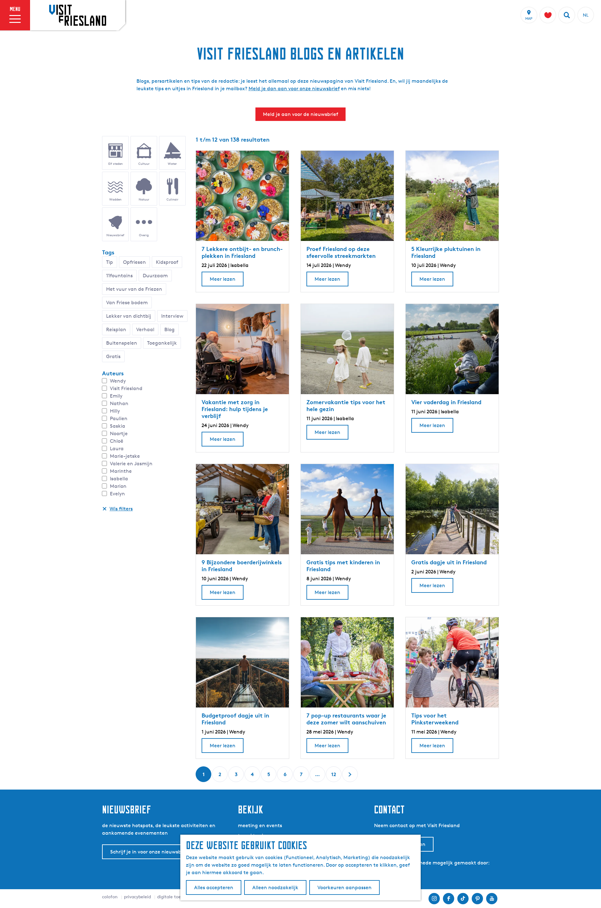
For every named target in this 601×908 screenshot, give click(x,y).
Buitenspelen (121, 343)
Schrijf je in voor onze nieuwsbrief (149, 852)
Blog (169, 329)
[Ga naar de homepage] (77, 15)
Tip (109, 262)
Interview (172, 316)
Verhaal (145, 329)
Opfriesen (134, 262)
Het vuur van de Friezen (134, 289)
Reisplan (116, 329)
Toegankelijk (162, 343)
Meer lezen (222, 281)
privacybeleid (137, 896)
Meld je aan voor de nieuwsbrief (300, 114)
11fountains (119, 276)
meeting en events (260, 825)
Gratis (113, 356)
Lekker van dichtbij (128, 316)
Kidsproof (167, 262)
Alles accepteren (213, 887)
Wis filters (121, 509)
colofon (110, 896)
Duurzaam (155, 276)
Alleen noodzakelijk (275, 887)
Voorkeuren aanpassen (344, 887)
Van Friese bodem (127, 302)
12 (334, 776)
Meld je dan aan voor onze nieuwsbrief (294, 88)
